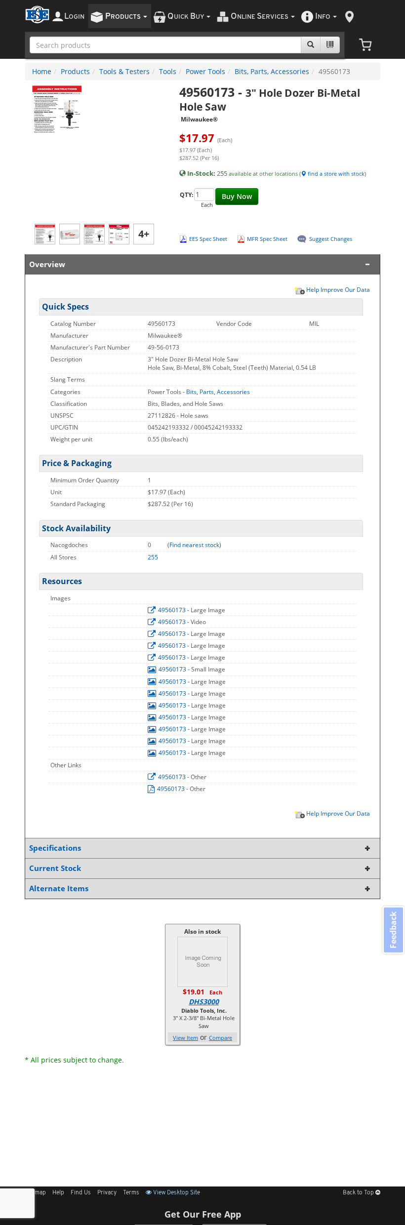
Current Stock (55, 868)
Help (58, 1193)
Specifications (55, 848)
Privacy (107, 1193)
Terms (131, 1193)
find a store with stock (335, 173)
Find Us (81, 1193)
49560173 (172, 610)
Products (75, 71)
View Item (185, 1037)
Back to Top (359, 1193)
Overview (47, 264)
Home (41, 71)
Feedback (393, 929)
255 (153, 557)
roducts (123, 16)
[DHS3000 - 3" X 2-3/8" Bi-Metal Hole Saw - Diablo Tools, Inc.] (202, 961)
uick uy (186, 16)
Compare (220, 1037)
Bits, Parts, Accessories (272, 71)
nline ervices (260, 16)
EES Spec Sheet (208, 238)
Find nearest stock (194, 545)
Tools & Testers (124, 71)
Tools (167, 71)
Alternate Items (58, 888)
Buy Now (237, 196)
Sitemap (35, 1193)
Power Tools (205, 71)
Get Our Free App (202, 1214)
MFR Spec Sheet (267, 238)
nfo (322, 16)
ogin (74, 16)
